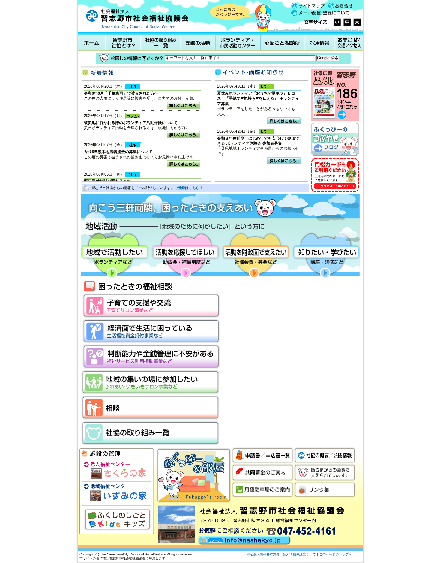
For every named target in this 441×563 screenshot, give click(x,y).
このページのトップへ (335, 554)
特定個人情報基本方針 (263, 554)
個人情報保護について (299, 554)
